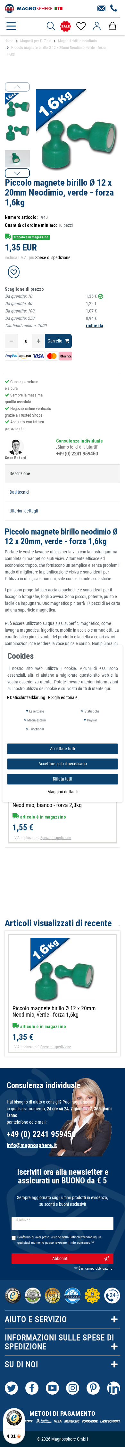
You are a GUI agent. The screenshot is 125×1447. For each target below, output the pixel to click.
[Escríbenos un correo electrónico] (101, 8)
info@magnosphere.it (32, 1145)
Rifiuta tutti (62, 778)
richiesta (94, 325)
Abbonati (60, 1258)
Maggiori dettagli (62, 791)
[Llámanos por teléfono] (114, 8)
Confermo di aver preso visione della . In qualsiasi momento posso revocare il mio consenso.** (59, 1240)
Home (8, 41)
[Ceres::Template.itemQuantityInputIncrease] (38, 341)
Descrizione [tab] (20, 473)
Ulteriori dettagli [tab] (24, 510)
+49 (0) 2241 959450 (77, 453)
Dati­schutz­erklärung (28, 697)
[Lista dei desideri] (80, 26)
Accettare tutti (62, 748)
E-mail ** (23, 1219)
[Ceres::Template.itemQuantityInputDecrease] (11, 341)
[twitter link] (11, 1388)
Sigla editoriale (64, 697)
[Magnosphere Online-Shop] (34, 8)
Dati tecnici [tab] (19, 492)
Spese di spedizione (53, 257)
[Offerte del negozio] (65, 26)
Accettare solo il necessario (62, 763)
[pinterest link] (93, 1388)
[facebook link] (31, 1388)
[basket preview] (112, 26)
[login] (96, 26)
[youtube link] (52, 1388)
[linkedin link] (113, 1388)
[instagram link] (72, 1388)
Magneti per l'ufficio (35, 41)
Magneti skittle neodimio (77, 41)
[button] (17, 173)
